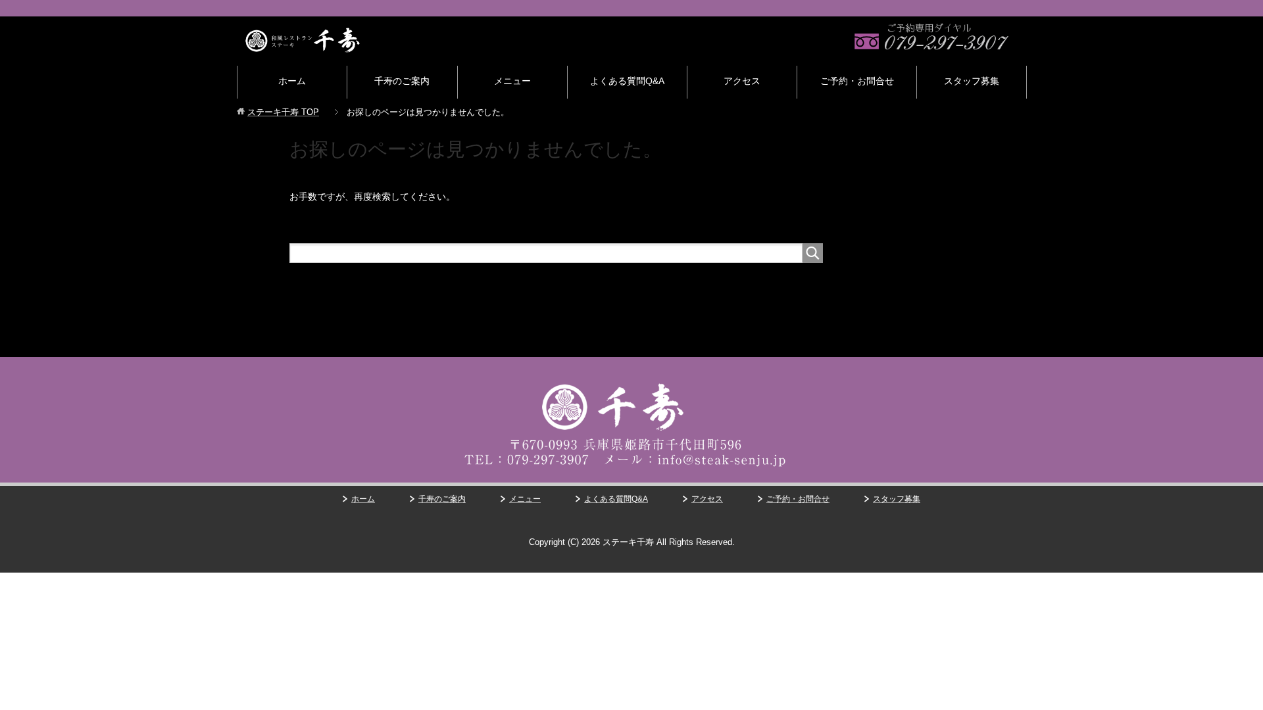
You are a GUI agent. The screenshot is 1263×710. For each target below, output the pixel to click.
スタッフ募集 (971, 81)
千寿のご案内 (402, 81)
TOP (283, 112)
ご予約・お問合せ (857, 81)
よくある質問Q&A (627, 81)
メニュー (512, 81)
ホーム (292, 81)
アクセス (742, 81)
